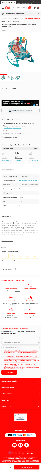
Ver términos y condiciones (12, 128)
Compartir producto (7, 269)
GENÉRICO (4, 21)
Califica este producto (4, 30)
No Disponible (5, 160)
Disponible (18, 160)
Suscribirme (9, 372)
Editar (35, 148)
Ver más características (9, 137)
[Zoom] (3, 77)
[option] (20, 2)
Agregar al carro (26, 467)
